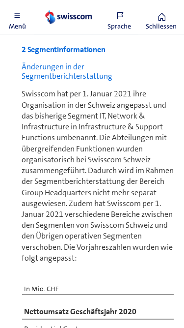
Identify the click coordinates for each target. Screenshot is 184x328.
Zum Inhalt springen (74, 6)
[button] (17, 17)
